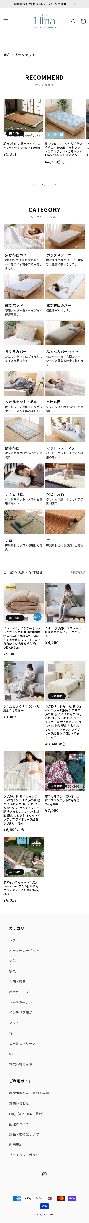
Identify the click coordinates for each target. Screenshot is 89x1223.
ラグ (12, 940)
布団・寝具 (17, 981)
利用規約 (15, 1144)
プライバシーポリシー (25, 1155)
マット (14, 1022)
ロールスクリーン (22, 1043)
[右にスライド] (55, 184)
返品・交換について (24, 1134)
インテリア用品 (20, 1012)
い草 (12, 960)
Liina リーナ (49, 1214)
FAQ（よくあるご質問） (27, 1113)
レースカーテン (20, 1002)
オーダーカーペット (24, 950)
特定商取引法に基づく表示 (29, 1093)
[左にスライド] (34, 184)
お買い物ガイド (20, 1064)
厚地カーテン (19, 992)
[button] (6, 21)
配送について (19, 1124)
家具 (12, 971)
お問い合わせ (19, 1103)
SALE (13, 1053)
